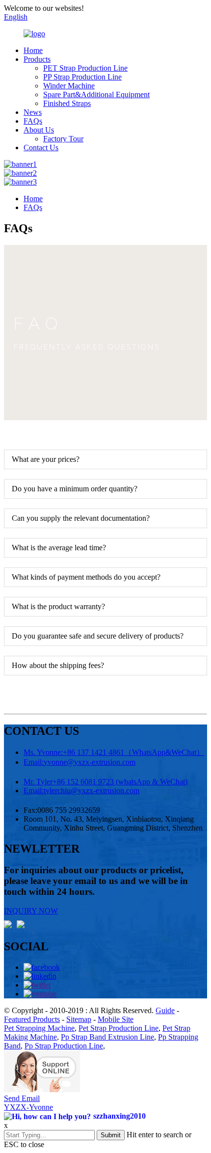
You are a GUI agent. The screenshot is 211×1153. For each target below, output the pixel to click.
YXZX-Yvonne (28, 1107)
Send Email (22, 1098)
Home (33, 50)
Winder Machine (69, 85)
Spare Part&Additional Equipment (96, 94)
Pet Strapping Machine (39, 1028)
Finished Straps (67, 103)
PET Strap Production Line (85, 68)
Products (37, 59)
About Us (39, 130)
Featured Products (32, 1019)
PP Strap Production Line (82, 77)
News (33, 112)
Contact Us (41, 147)
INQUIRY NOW (31, 911)
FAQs (33, 121)
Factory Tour (63, 138)
